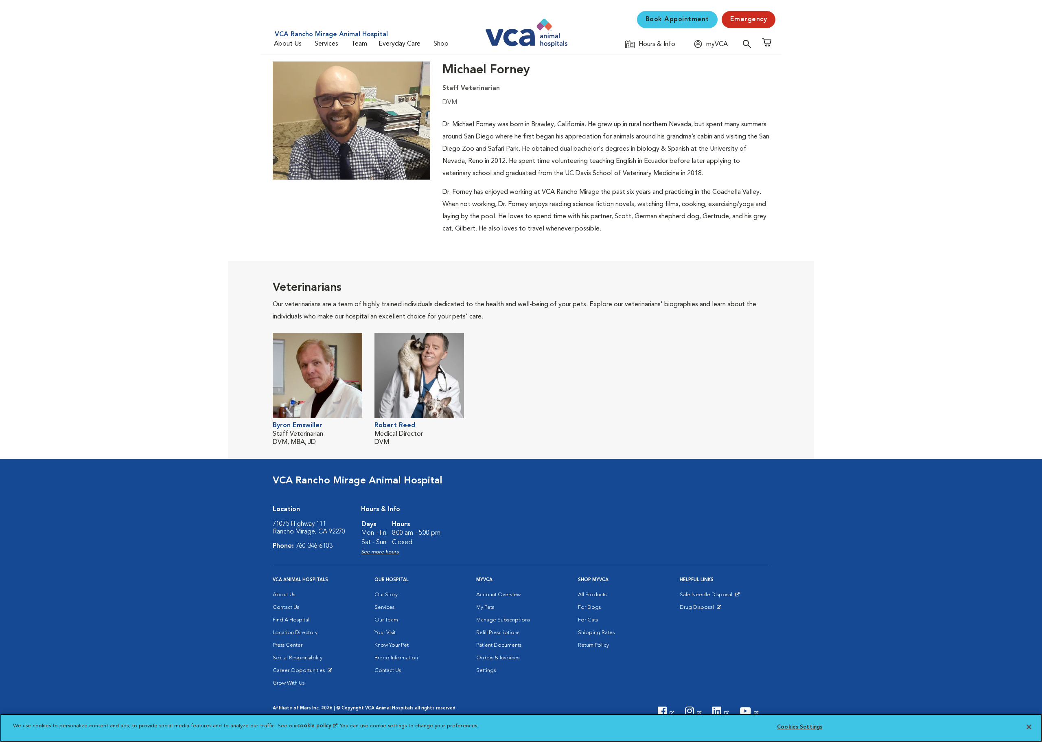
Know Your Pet (391, 645)
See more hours (380, 552)
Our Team (386, 620)
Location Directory (295, 632)
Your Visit (385, 632)
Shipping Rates (596, 632)
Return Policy (593, 645)
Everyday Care (399, 44)
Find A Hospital (291, 620)
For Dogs (589, 607)
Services (326, 44)
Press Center (287, 645)
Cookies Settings (799, 727)
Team (359, 44)
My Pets (485, 607)
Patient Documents (498, 645)
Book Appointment (677, 19)
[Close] (1029, 727)
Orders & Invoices (497, 658)
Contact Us (286, 607)
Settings (486, 670)
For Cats (588, 620)
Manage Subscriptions (503, 620)
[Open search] (749, 43)
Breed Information (396, 658)
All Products (592, 594)
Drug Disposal (700, 609)
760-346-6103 (314, 546)
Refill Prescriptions (497, 632)
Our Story (386, 594)
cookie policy (317, 726)
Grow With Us (288, 683)
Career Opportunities (300, 672)
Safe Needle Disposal (707, 596)
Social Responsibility (297, 658)
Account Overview (498, 594)
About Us (288, 44)
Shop (441, 44)
